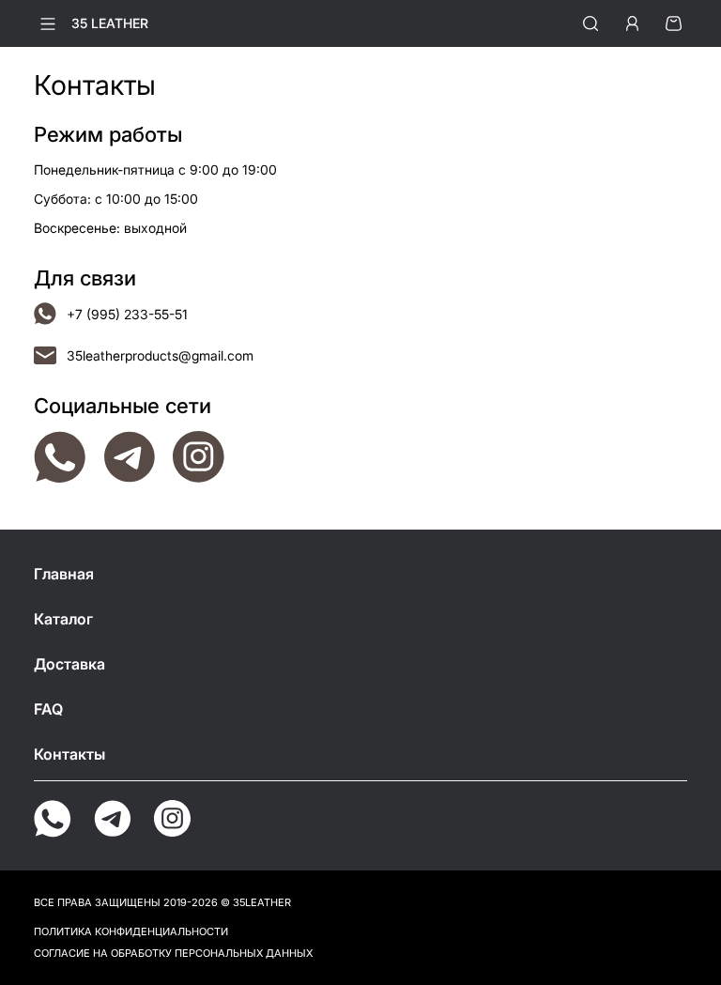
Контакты (69, 754)
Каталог (63, 618)
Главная (64, 573)
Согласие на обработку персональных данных (173, 953)
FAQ (48, 709)
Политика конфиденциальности (131, 931)
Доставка (69, 663)
